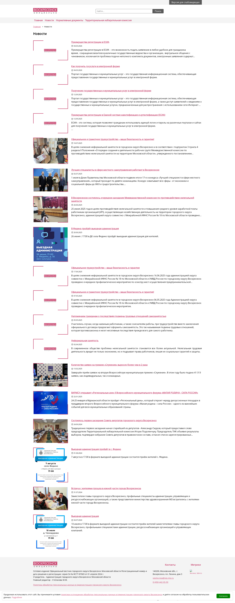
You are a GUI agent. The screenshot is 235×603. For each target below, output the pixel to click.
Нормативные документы (69, 20)
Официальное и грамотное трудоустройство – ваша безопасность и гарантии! (112, 139)
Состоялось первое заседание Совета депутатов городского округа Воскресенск (114, 420)
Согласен (223, 596)
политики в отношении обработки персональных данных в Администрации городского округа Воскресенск (111, 594)
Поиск (158, 11)
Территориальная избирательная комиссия (108, 20)
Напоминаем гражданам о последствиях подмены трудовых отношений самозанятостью (118, 316)
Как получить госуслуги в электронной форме (95, 66)
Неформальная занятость (84, 340)
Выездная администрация (85, 516)
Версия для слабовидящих (185, 2)
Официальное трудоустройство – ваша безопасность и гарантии (105, 267)
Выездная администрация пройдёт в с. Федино (96, 449)
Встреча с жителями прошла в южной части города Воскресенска (106, 488)
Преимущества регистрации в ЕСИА (90, 42)
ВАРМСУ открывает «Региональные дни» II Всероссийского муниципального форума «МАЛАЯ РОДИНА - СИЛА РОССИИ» (134, 392)
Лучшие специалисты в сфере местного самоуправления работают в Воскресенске (115, 169)
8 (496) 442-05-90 (160, 582)
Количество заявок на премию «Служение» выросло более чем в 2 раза (109, 364)
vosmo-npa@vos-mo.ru (163, 578)
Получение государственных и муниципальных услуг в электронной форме (111, 90)
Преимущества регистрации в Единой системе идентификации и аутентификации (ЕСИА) (118, 114)
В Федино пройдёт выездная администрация (95, 228)
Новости (49, 20)
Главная (38, 20)
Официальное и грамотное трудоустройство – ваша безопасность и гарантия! (112, 291)
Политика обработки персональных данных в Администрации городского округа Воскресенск (77, 585)
